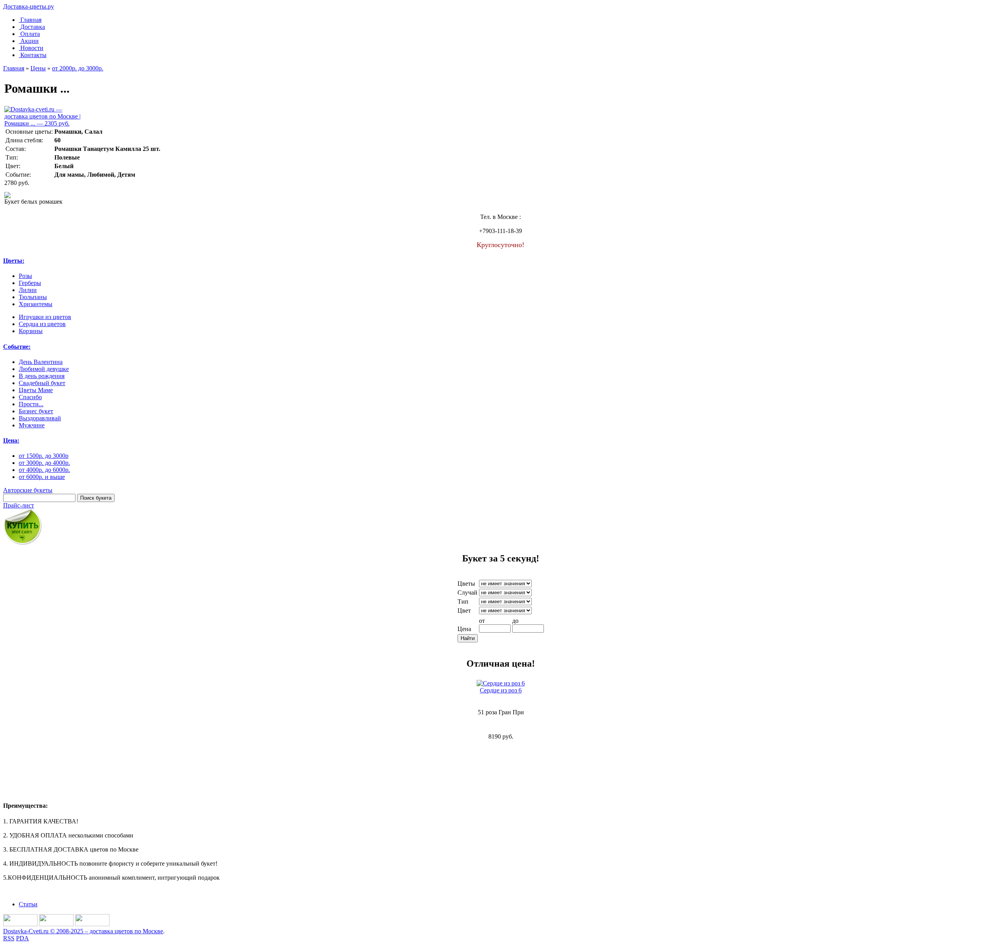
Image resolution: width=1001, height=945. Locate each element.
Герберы (30, 283)
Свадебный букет (42, 383)
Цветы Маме (36, 390)
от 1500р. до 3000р (43, 455)
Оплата (30, 33)
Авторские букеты (27, 490)
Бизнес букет (36, 411)
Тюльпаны (33, 297)
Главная (30, 19)
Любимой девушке (44, 369)
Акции (29, 41)
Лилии (28, 290)
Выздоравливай (40, 418)
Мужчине (32, 425)
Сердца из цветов (42, 324)
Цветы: (13, 260)
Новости (31, 48)
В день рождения (42, 376)
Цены (38, 68)
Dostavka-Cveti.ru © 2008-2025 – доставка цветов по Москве (83, 931)
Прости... (31, 404)
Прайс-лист (18, 505)
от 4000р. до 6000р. (44, 469)
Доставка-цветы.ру (28, 6)
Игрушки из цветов (45, 317)
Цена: (11, 440)
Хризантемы (35, 304)
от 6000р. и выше (42, 476)
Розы (25, 276)
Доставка (32, 26)
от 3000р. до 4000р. (44, 462)
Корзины (31, 331)
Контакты (33, 55)
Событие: (16, 346)
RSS (8, 938)
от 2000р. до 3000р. (77, 68)
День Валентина (41, 362)
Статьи (28, 904)
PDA (22, 938)
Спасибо (30, 397)
